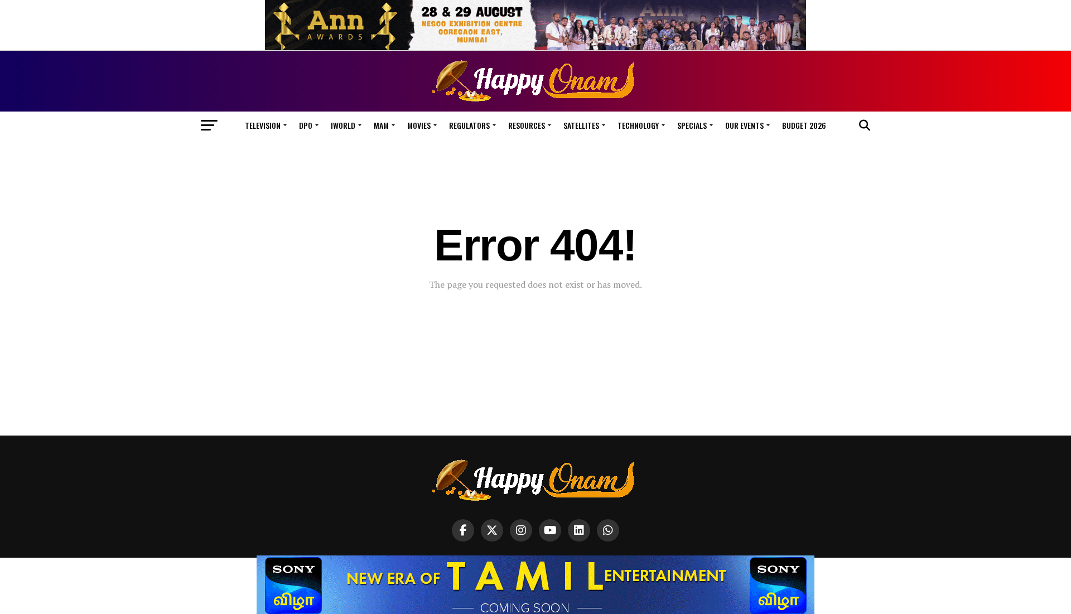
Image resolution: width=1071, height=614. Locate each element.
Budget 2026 (804, 125)
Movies (419, 125)
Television (263, 125)
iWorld (343, 125)
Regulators (469, 125)
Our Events (744, 125)
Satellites (581, 125)
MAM (381, 125)
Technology (638, 125)
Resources (526, 125)
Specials (692, 125)
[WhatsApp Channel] (608, 530)
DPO (305, 125)
